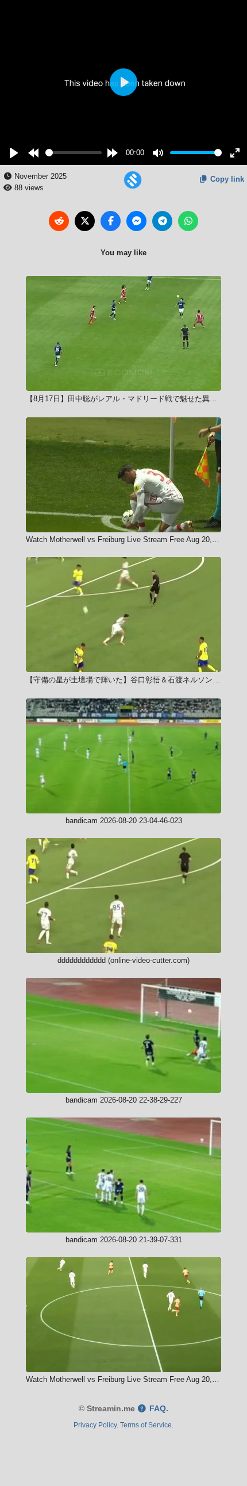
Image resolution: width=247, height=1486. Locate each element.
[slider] (73, 152)
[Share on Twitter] (85, 221)
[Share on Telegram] (162, 221)
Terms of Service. (146, 1425)
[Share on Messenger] (136, 221)
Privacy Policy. (96, 1425)
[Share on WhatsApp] (188, 221)
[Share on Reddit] (59, 221)
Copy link (226, 179)
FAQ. (157, 1408)
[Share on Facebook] (111, 221)
